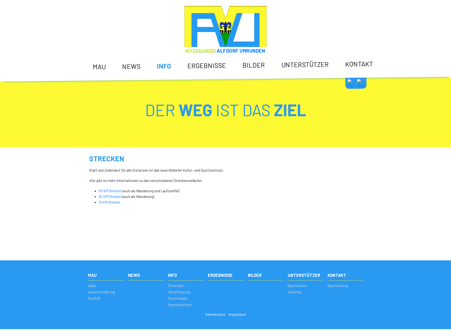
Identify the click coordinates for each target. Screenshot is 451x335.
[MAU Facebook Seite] (351, 83)
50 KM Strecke (110, 191)
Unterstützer (305, 64)
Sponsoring (354, 72)
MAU (99, 66)
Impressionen (168, 99)
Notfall (98, 92)
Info (164, 66)
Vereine (287, 81)
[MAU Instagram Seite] (360, 83)
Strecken (164, 75)
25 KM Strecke (110, 196)
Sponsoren (290, 73)
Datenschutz (215, 314)
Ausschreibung (104, 83)
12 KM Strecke (109, 202)
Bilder (253, 65)
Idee (96, 75)
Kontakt (359, 64)
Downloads (166, 91)
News (131, 66)
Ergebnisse (206, 65)
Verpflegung (166, 83)
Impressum (237, 314)
